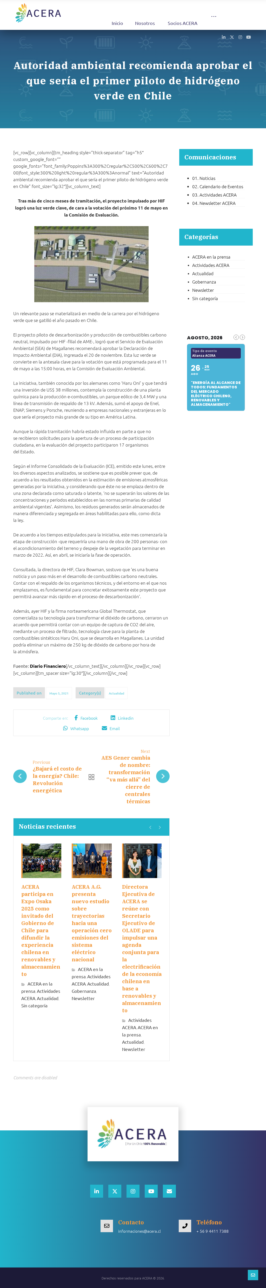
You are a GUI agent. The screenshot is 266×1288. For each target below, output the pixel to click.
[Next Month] (242, 337)
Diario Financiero (48, 666)
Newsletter (83, 998)
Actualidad (116, 693)
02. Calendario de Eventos (217, 186)
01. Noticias (203, 178)
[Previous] (150, 827)
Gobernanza (84, 991)
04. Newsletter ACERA (214, 203)
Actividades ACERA (210, 265)
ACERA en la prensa (211, 257)
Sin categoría (34, 1005)
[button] (214, 21)
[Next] (159, 827)
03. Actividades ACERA (214, 195)
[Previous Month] (236, 337)
